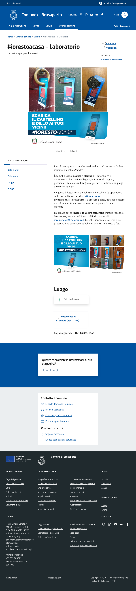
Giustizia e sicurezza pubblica (82, 483)
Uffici (8, 487)
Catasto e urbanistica (47, 500)
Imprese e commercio (47, 492)
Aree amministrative (15, 483)
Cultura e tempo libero (47, 483)
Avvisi (104, 487)
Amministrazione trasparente (82, 524)
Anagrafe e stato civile (48, 479)
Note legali (74, 532)
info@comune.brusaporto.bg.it (19, 549)
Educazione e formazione (81, 479)
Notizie (104, 479)
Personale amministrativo (17, 500)
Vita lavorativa (44, 487)
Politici (9, 496)
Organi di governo (13, 479)
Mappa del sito (54, 577)
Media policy (11, 577)
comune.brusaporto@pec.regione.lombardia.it (20, 541)
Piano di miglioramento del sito (83, 545)
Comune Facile (109, 581)
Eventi (37, 36)
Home (10, 36)
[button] (112, 3)
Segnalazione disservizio (48, 532)
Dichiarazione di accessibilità (82, 541)
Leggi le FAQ (43, 524)
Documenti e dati (13, 504)
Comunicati (106, 483)
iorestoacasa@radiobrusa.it (69, 219)
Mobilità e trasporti (46, 509)
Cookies (73, 537)
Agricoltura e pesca (78, 509)
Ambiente (74, 496)
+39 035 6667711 (14, 558)
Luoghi (104, 505)
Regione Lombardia (14, 3)
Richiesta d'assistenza (47, 537)
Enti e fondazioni (13, 492)
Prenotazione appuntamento (50, 528)
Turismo (41, 504)
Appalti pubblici (44, 496)
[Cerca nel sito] (124, 15)
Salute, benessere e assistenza (83, 500)
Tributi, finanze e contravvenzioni (77, 490)
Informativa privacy (78, 528)
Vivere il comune (23, 36)
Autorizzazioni (76, 504)
